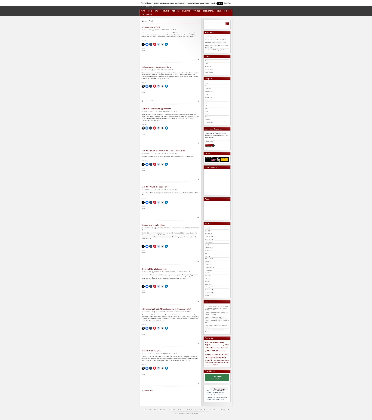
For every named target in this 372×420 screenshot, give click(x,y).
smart (222, 360)
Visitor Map (175, 11)
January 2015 (208, 261)
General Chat (167, 29)
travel (220, 362)
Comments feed (209, 69)
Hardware (187, 227)
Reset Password (146, 14)
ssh (148, 101)
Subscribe (210, 146)
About (143, 11)
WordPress (182, 413)
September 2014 (209, 267)
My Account (186, 11)
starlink (151, 101)
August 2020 (208, 233)
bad (218, 342)
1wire (211, 342)
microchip (208, 358)
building (212, 345)
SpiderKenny (208, 325)
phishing (223, 358)
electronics (210, 347)
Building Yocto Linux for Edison (153, 225)
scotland (218, 360)
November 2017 (209, 239)
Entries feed (208, 66)
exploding (220, 347)
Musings (178, 311)
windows (215, 365)
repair (206, 360)
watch (209, 365)
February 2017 (209, 242)
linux (221, 354)
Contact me (165, 11)
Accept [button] (220, 3)
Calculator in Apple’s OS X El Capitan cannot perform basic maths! (166, 309)
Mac (175, 311)
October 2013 (208, 295)
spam (206, 362)
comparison (217, 345)
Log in (206, 63)
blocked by (219, 378)
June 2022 (208, 228)
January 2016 (208, 250)
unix (227, 362)
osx (218, 358)
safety (210, 360)
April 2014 (207, 281)
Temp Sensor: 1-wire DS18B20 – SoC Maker (216, 306)
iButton (207, 355)
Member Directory (208, 11)
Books (150, 11)
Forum (157, 11)
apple (215, 342)
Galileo (207, 94)
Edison (168, 227)
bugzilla (208, 345)
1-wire (207, 342)
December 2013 (209, 290)
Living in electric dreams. (151, 27)
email (216, 347)
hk (219, 350)
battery (221, 342)
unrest (206, 365)
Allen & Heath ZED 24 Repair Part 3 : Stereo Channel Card (163, 151)
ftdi (227, 348)
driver (227, 345)
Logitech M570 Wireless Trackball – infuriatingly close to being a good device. (217, 320)
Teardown (207, 119)
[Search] (227, 23)
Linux (192, 227)
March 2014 (208, 284)
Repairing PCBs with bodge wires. (154, 269)
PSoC (206, 111)
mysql (214, 358)
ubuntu (155, 101)
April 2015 (207, 256)
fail (224, 348)
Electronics (174, 227)
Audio (206, 83)
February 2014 (209, 287)
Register (207, 61)
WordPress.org (209, 72)
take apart (216, 362)
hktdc (221, 350)
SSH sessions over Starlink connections (156, 67)
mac (145, 101)
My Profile (196, 11)
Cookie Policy (220, 399)
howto (224, 350)
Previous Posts (148, 391)
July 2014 (207, 273)
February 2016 (209, 247)
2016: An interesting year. (151, 351)
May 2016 (207, 245)
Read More (227, 3)
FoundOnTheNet (209, 91)
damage (222, 345)
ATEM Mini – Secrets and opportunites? (156, 109)
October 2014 (208, 264)
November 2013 (209, 292)
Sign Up (226, 11)
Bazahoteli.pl (195, 413)
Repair (185, 271)
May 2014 (207, 278)
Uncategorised (209, 122)
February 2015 (209, 259)
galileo (208, 350)
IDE (211, 355)
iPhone (216, 355)
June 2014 (208, 275)
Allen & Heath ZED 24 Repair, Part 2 (155, 187)
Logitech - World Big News (212, 312)
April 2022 (207, 231)
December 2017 (209, 236)
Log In (219, 11)
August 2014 (208, 270)
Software (196, 227)
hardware (214, 351)
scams (214, 360)
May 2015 (207, 253)
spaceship (226, 360)
